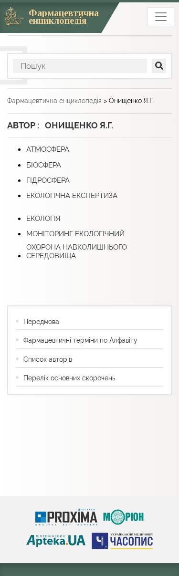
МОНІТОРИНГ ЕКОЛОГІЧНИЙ (75, 234)
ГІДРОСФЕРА (48, 180)
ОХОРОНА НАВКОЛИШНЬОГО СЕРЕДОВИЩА (76, 251)
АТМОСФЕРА (47, 149)
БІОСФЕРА (43, 165)
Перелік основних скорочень (69, 378)
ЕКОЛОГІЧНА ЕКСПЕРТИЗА (71, 195)
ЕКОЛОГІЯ (43, 218)
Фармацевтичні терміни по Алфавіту (80, 340)
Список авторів (47, 359)
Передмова (41, 321)
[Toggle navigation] (160, 16)
